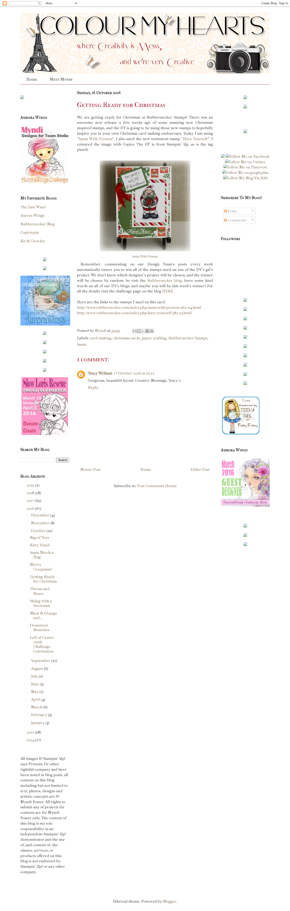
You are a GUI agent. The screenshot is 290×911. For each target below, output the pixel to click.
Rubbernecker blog (164, 280)
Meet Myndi (61, 79)
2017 (31, 500)
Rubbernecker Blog (37, 224)
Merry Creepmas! (41, 566)
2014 (31, 740)
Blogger (169, 901)
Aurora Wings (32, 215)
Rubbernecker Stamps (187, 338)
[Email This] (134, 331)
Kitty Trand (40, 545)
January (38, 722)
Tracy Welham (100, 373)
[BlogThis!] (139, 331)
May (35, 691)
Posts (232, 211)
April (36, 699)
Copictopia (29, 232)
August (37, 668)
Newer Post (90, 469)
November (41, 523)
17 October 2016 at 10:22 (134, 373)
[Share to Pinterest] (152, 331)
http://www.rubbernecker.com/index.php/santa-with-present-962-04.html (139, 307)
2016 (31, 508)
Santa (81, 344)
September (41, 660)
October (38, 530)
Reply (93, 387)
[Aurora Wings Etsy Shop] (45, 324)
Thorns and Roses (40, 590)
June (35, 684)
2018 (31, 493)
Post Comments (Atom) (156, 485)
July (35, 676)
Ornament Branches (39, 627)
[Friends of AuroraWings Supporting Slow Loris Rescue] (45, 433)
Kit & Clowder (32, 241)
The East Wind (33, 207)
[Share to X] (143, 331)
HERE (167, 291)
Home (32, 79)
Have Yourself (195, 138)
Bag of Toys (39, 537)
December (40, 515)
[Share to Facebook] (147, 331)
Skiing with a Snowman (41, 603)
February (39, 714)
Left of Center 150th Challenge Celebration (42, 644)
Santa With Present (96, 138)
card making (100, 338)
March (37, 707)
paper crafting (154, 338)
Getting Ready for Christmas (43, 578)
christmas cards (126, 338)
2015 (31, 732)
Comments (236, 220)
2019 (31, 485)
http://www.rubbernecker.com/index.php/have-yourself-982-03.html (134, 313)
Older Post (200, 469)
